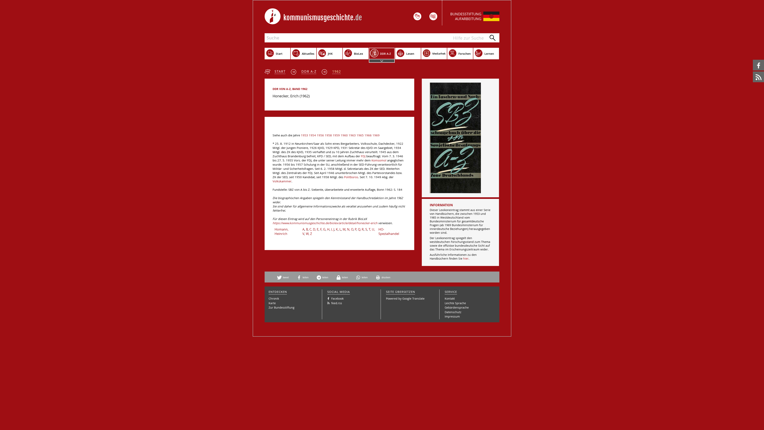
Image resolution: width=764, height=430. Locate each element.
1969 (376, 135)
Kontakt (450, 298)
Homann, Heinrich (281, 231)
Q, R (361, 229)
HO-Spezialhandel (388, 231)
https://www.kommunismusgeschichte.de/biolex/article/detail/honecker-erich (325, 223)
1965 (360, 135)
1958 (328, 135)
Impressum (452, 316)
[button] (284, 277)
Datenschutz (453, 312)
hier (466, 258)
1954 (312, 135)
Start (280, 71)
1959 (336, 135)
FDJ (363, 156)
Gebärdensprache (457, 307)
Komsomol (378, 160)
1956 (320, 135)
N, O (350, 229)
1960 (344, 135)
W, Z (309, 234)
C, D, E (314, 229)
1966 (368, 135)
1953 (304, 135)
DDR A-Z (309, 71)
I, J (332, 229)
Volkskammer (282, 181)
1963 (352, 135)
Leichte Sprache (455, 303)
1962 (336, 71)
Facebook (337, 298)
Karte (272, 303)
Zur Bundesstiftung (281, 307)
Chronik (274, 298)
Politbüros (351, 177)
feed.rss (336, 303)
